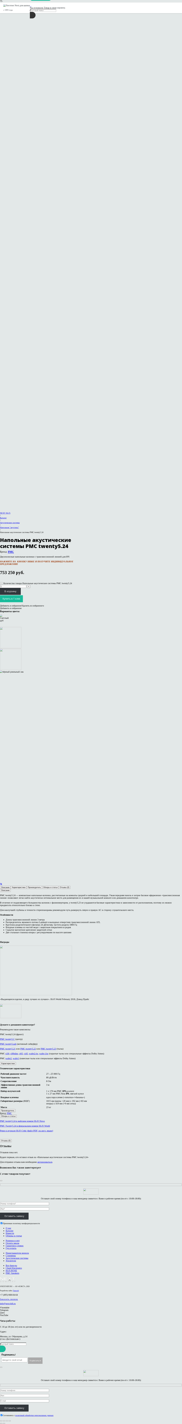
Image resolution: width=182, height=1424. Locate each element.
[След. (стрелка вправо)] (4, 1423)
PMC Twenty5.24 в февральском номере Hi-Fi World (25, 1126)
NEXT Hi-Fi (5, 513)
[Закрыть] (1, 1180)
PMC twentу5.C (7, 1039)
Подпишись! (8, 1355)
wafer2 (8, 1058)
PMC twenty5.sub (8, 1044)
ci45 (26, 1053)
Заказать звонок (9, 1299)
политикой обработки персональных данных (34, 1415)
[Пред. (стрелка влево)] (1, 1423)
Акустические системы (10, 523)
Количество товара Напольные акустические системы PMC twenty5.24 (37, 583)
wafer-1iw (43, 1053)
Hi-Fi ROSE (11, 1270)
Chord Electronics (14, 1268)
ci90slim (14, 1053)
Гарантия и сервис (15, 1245)
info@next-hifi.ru (8, 1303)
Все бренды (11, 1265)
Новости (10, 1233)
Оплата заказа (12, 1243)
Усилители (11, 1261)
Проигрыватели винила (17, 1253)
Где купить (11, 1248)
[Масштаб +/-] (1, 1420)
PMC (11, 551)
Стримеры (11, 1255)
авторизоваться (44, 1162)
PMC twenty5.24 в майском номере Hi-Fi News (22, 1121)
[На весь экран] (4, 1420)
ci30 (7, 1053)
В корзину (10, 591)
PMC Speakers (12, 1273)
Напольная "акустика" (9, 527)
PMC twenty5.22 (28, 1049)
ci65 (21, 1053)
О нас (8, 1228)
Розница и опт (13, 1240)
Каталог (3, 518)
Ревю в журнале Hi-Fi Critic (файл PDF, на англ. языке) (26, 1131)
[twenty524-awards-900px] (36, 994)
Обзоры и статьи (14, 1236)
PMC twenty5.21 (7, 1049)
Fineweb (16, 1291)
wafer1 (16, 1058)
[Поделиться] (1, 884)
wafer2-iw (33, 1053)
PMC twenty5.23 (48, 1049)
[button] (22, 605)
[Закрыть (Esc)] (10, 1420)
